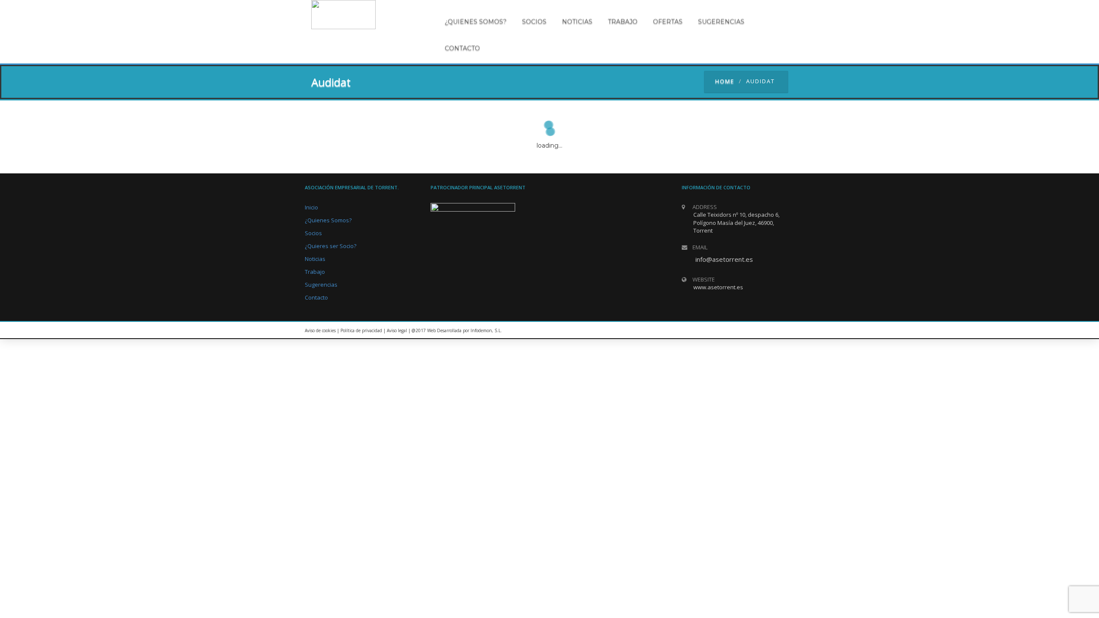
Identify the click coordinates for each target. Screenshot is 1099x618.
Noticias (577, 21)
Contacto (462, 48)
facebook (783, 330)
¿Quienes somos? (476, 21)
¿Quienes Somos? (328, 220)
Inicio (311, 207)
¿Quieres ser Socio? (330, 246)
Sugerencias (721, 21)
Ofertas (668, 21)
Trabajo (623, 21)
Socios (534, 21)
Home (725, 81)
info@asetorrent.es (724, 259)
